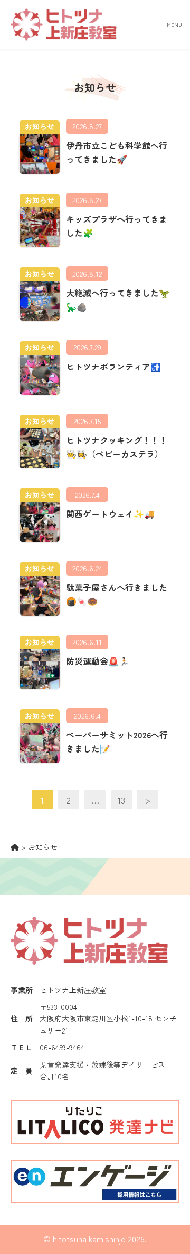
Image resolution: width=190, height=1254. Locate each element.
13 (121, 800)
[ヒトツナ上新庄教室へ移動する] (15, 846)
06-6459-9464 (62, 1047)
